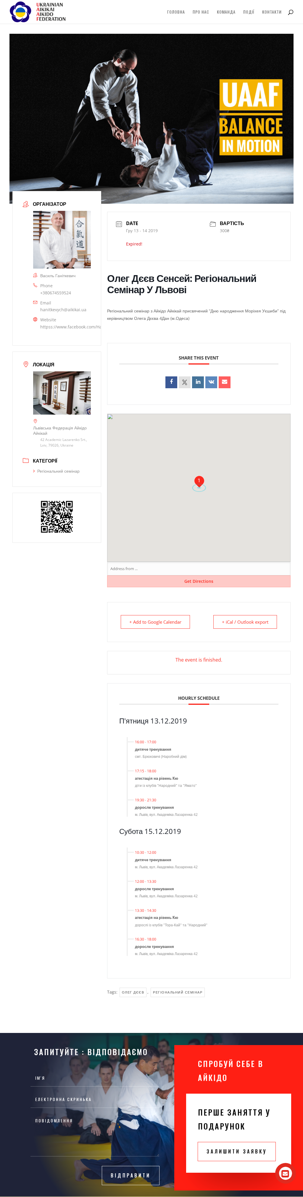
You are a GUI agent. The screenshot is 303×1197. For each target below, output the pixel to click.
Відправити (131, 1175)
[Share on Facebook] (171, 382)
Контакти (272, 12)
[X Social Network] (185, 382)
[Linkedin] (198, 382)
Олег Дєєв (133, 992)
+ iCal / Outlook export (245, 622)
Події (248, 12)
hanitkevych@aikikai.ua (63, 309)
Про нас (201, 12)
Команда (226, 12)
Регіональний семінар (58, 471)
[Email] (225, 382)
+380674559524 (55, 293)
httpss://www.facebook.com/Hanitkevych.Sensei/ (88, 327)
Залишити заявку (237, 1151)
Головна (176, 12)
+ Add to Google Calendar (155, 622)
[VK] (211, 382)
